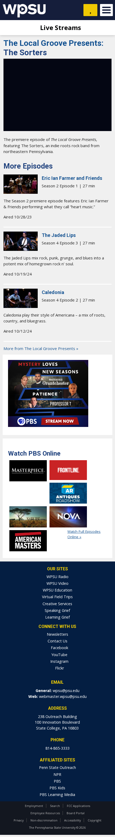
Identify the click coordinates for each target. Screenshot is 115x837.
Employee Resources (45, 813)
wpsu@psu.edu (66, 690)
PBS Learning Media (57, 794)
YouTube (58, 654)
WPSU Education (57, 590)
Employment (34, 806)
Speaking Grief (57, 610)
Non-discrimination (43, 820)
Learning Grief (57, 617)
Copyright (94, 820)
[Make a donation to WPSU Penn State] (90, 10)
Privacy (19, 820)
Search (55, 806)
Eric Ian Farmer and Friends (72, 178)
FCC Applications (78, 806)
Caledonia (53, 292)
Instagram (58, 661)
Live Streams (60, 27)
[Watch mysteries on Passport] (48, 428)
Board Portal (76, 813)
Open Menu (106, 10)
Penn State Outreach (57, 767)
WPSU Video (57, 583)
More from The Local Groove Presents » (40, 348)
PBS (57, 781)
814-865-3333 (57, 748)
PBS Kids (57, 787)
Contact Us (57, 640)
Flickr (59, 668)
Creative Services (57, 603)
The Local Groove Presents (53, 43)
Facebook (59, 647)
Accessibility (72, 820)
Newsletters (57, 634)
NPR (57, 774)
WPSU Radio (57, 576)
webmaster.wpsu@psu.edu (63, 696)
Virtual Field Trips (57, 596)
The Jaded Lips (59, 235)
